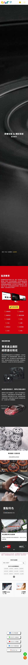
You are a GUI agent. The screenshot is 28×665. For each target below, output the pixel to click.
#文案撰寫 (21, 571)
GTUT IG (15, 650)
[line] (25, 654)
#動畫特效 (11, 573)
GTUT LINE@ (14, 637)
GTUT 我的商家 (14, 646)
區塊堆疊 (21, 327)
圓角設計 (8, 327)
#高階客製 (11, 568)
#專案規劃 (6, 568)
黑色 (21, 330)
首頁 (3, 252)
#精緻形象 (16, 568)
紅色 (8, 330)
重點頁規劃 (21, 315)
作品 (5, 252)
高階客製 (8, 311)
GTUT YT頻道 (14, 642)
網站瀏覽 (15, 307)
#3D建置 (22, 573)
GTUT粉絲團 (14, 633)
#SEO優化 (16, 571)
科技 (8, 323)
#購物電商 (11, 571)
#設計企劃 (6, 573)
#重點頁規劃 (16, 573)
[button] (6, 546)
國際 (21, 323)
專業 (21, 319)
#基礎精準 (21, 568)
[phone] (25, 657)
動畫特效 (8, 315)
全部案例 (10, 252)
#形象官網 (6, 571)
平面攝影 (8, 319)
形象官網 (21, 311)
